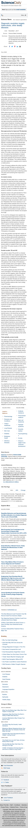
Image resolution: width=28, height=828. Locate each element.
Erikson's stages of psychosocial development (22, 443)
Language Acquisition (8, 689)
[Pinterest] (15, 46)
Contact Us (7, 800)
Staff (11, 805)
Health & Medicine (4, 412)
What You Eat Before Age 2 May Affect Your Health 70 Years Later (14, 710)
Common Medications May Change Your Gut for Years (13, 718)
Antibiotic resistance (21, 412)
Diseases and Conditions (8, 420)
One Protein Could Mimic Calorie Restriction (14, 662)
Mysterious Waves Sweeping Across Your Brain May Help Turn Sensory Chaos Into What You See (13, 729)
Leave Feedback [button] (8, 797)
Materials (3, 455)
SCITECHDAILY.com (12, 610)
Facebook (6, 780)
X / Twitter (6, 782)
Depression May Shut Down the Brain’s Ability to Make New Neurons (13, 714)
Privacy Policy (5, 807)
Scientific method (20, 430)
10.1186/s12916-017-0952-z (11, 482)
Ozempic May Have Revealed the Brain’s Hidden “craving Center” (13, 734)
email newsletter (21, 9)
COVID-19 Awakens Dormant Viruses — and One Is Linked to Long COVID (13, 748)
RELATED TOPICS (6, 407)
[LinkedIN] (17, 46)
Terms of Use (23, 807)
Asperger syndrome (21, 425)
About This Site (4, 805)
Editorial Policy (14, 807)
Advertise (24, 805)
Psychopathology (22, 434)
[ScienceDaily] (11, 3)
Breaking (4, 636)
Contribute (17, 805)
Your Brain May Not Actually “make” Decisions (12, 725)
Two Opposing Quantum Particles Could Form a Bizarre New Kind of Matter (13, 619)
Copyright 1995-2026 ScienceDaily (12, 809)
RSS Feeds (7, 768)
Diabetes (6, 433)
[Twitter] (12, 46)
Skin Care (7, 431)
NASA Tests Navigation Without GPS (12, 659)
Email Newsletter (8, 765)
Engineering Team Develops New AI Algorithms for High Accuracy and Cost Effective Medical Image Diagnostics (12, 578)
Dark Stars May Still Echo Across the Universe (12, 643)
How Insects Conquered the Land (11, 649)
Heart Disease (6, 679)
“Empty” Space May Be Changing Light (13, 657)
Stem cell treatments (21, 421)
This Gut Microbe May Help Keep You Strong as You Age (12, 744)
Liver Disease (6, 674)
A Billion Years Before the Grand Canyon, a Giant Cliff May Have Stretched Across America (13, 624)
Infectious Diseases (6, 441)
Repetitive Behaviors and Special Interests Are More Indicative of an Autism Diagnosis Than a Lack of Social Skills (14, 515)
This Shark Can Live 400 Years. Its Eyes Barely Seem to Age (13, 740)
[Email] (20, 46)
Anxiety (20, 438)
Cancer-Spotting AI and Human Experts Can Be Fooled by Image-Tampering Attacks (12, 594)
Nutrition (4, 694)
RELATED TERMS (20, 407)
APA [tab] (17, 490)
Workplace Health (7, 437)
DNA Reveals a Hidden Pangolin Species (13, 664)
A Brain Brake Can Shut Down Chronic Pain (14, 654)
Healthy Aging (6, 699)
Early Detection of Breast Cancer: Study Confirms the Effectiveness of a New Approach (13, 547)
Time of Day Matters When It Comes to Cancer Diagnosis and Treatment (12, 563)
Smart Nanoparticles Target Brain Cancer (13, 652)
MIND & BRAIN (4, 681)
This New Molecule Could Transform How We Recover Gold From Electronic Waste (13, 615)
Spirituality (5, 697)
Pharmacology (8, 416)
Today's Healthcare (7, 424)
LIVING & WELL (4, 692)
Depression (5, 687)
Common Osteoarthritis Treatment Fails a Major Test (12, 629)
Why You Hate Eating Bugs (9, 640)
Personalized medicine (22, 416)
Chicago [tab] (23, 490)
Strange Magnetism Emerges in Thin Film (13, 647)
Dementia (5, 684)
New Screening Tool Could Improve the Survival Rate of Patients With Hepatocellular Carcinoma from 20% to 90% (14, 531)
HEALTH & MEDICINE (6, 671)
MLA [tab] (11, 490)
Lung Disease (8, 428)
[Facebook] (9, 46)
